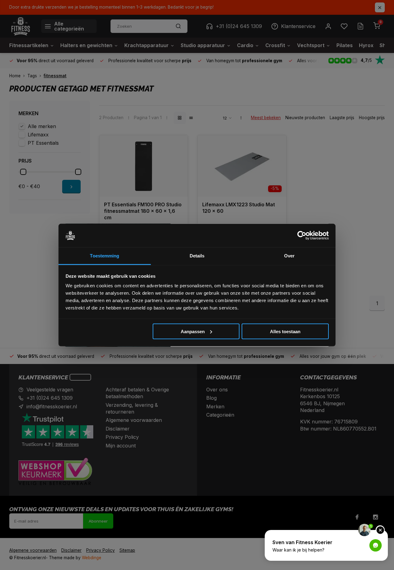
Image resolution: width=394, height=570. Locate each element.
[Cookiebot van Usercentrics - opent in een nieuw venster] (302, 235)
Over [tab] (289, 255)
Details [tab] (197, 255)
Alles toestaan (285, 331)
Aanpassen (193, 331)
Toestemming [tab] (104, 255)
